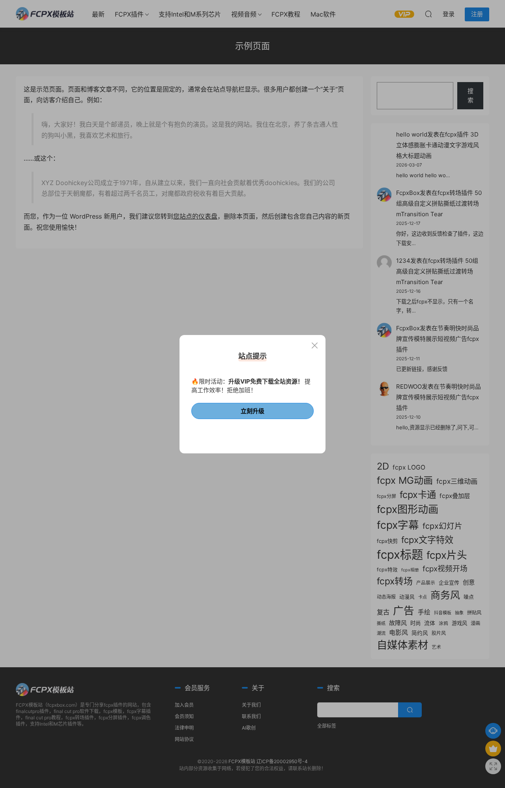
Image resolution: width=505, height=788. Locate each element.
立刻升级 (252, 411)
